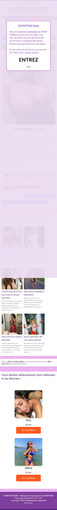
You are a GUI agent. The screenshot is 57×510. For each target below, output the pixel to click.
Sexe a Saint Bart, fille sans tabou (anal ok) (33, 338)
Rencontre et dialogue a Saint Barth (34, 293)
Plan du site (28, 503)
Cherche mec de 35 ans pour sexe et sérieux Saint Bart (12, 294)
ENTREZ (28, 60)
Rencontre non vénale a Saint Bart (12, 338)
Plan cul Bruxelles (16, 361)
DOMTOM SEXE (10, 495)
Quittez (29, 67)
